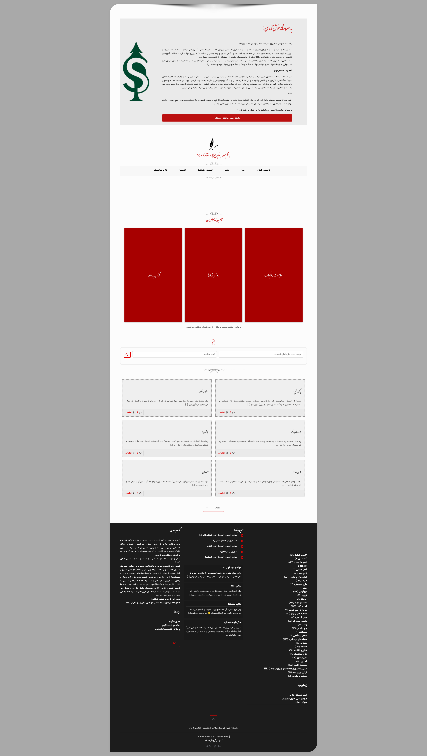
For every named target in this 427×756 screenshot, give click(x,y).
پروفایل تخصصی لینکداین (167, 629)
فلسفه (304, 646)
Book (300, 566)
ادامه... (221, 412)
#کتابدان (302, 558)
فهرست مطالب (218, 727)
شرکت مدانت (300, 702)
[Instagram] (215, 746)
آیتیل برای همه (300, 672)
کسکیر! (208, 557)
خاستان (303, 599)
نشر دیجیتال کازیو (298, 695)
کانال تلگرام (174, 621)
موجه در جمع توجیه (297, 610)
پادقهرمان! (205, 432)
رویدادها (303, 632)
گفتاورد (303, 661)
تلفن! (209, 546)
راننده (304, 624)
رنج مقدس (302, 628)
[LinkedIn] (219, 746)
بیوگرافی (303, 591)
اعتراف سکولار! (203, 391)
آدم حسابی (301, 569)
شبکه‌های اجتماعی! (298, 639)
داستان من (232, 727)
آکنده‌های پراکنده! (298, 577)
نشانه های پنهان (299, 613)
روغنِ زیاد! (236, 585)
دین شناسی (301, 617)
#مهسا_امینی (300, 562)
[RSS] (210, 746)
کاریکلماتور (302, 657)
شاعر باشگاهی (300, 635)
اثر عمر (303, 580)
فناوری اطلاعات (300, 650)
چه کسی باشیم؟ (297, 391)
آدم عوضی (302, 573)
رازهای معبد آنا (300, 621)
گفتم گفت (302, 606)
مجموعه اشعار (300, 665)
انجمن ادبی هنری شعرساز (294, 698)
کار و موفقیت (300, 654)
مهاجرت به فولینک (232, 567)
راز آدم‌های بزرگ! (295, 432)
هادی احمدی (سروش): (226, 535)
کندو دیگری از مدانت (213, 740)
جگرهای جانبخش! (232, 622)
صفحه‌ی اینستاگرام (171, 625)
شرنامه (303, 643)
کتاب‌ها (206, 727)
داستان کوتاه (301, 602)
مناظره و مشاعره (299, 676)
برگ (305, 588)
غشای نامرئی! (205, 535)
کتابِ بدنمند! (234, 604)
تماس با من (195, 727)
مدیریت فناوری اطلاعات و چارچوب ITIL (285, 668)
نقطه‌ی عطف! (297, 472)
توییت (304, 595)
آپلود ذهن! (204, 472)
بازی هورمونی (300, 584)
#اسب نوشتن (300, 555)
